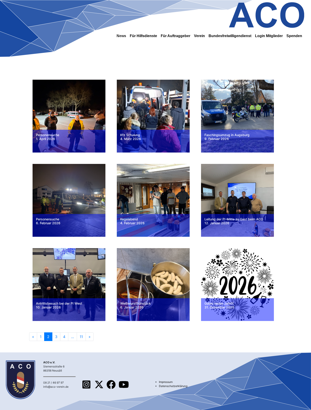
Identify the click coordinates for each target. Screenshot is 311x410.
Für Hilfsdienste (143, 36)
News (121, 36)
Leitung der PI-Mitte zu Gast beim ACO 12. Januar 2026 (233, 221)
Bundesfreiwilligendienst (230, 36)
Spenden (294, 36)
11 (81, 336)
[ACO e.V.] (267, 14)
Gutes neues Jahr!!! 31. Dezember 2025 (219, 305)
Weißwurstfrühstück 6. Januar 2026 (135, 305)
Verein (199, 36)
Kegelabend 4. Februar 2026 (132, 221)
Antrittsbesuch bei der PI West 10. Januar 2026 (59, 305)
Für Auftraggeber (175, 36)
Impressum (166, 382)
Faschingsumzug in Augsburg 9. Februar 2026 (227, 137)
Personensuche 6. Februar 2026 (48, 221)
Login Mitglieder (269, 36)
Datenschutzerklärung (173, 386)
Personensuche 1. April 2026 (47, 137)
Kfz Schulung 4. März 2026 (130, 137)
